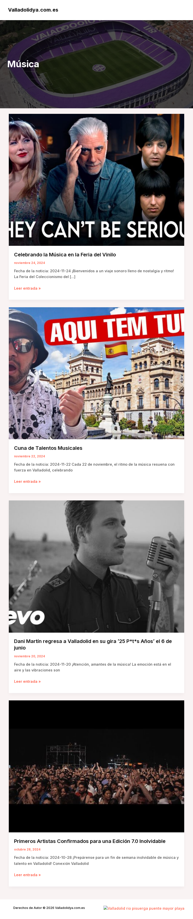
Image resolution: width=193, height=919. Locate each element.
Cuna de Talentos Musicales (48, 448)
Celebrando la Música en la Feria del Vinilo (65, 255)
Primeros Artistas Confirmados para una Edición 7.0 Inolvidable (90, 841)
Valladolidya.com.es (33, 10)
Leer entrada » (27, 288)
